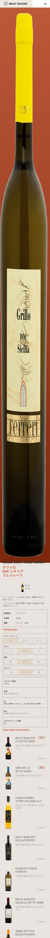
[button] (45, 4)
